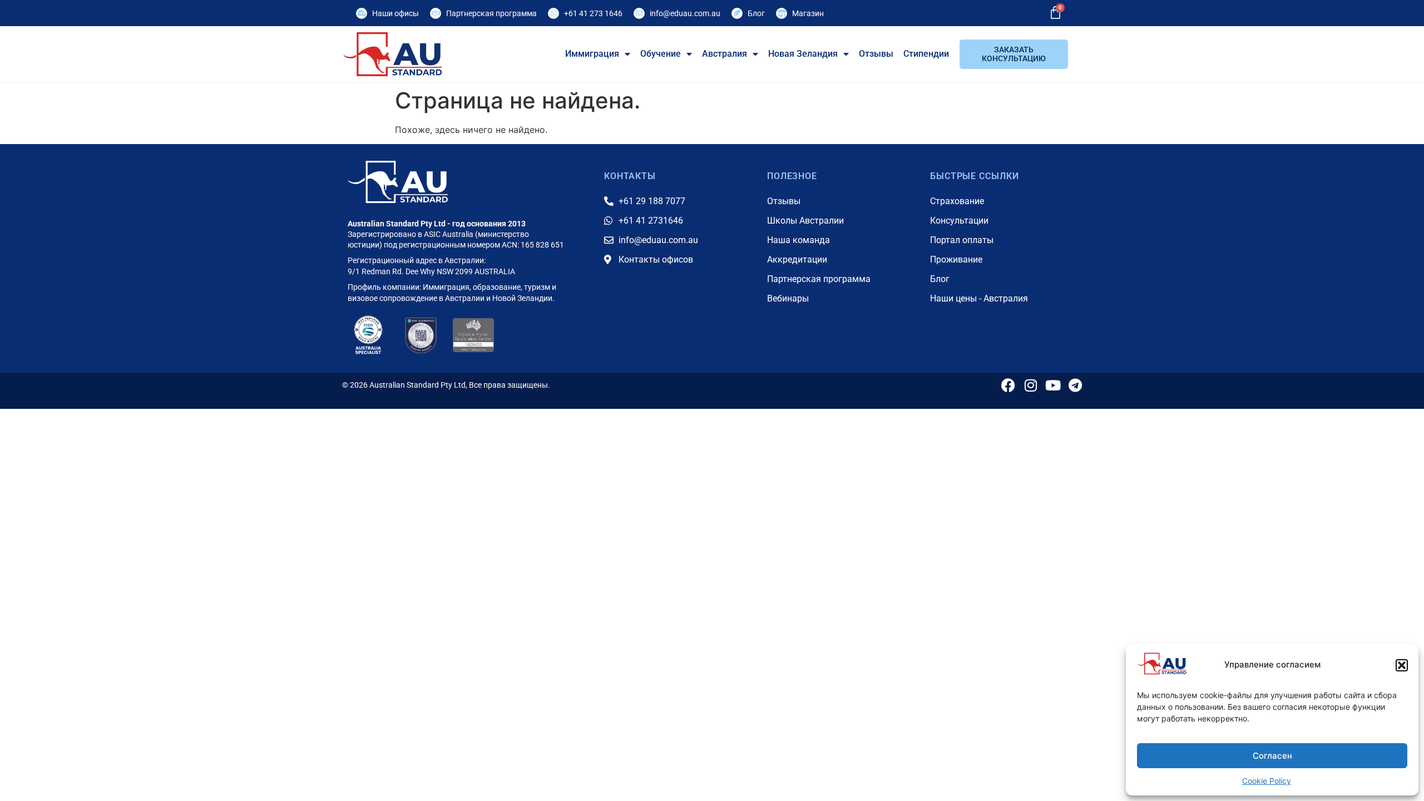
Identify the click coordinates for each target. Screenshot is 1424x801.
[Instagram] (1030, 385)
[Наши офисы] (361, 13)
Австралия (724, 53)
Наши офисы (395, 13)
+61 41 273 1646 (593, 13)
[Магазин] (781, 13)
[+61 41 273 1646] (553, 13)
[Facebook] (1008, 385)
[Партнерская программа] (435, 13)
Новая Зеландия (803, 53)
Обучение (660, 53)
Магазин (808, 13)
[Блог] (737, 13)
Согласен (1272, 755)
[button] (1401, 665)
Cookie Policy (1266, 780)
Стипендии (926, 53)
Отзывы (876, 53)
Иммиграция (592, 53)
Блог (756, 13)
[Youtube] (1053, 385)
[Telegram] (1075, 385)
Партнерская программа (491, 13)
